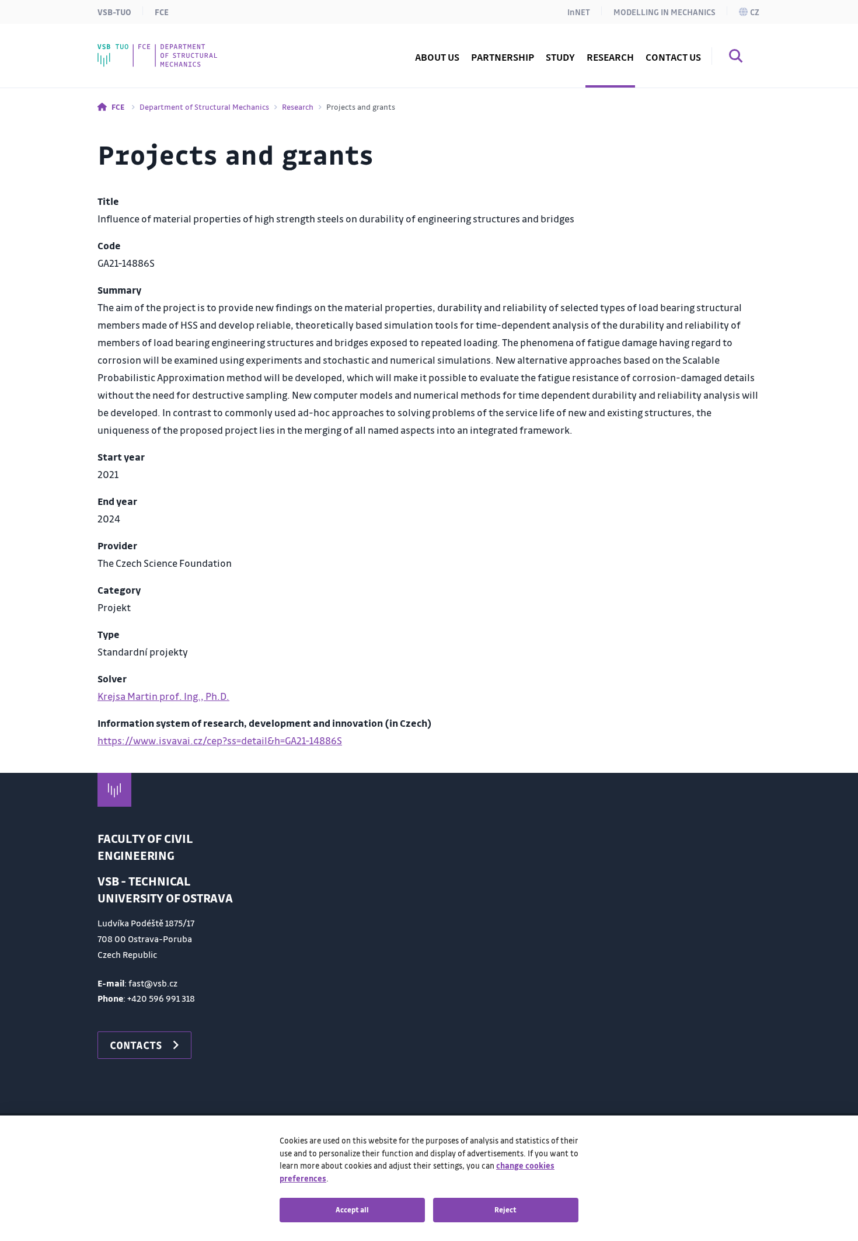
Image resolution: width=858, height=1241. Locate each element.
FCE (162, 11)
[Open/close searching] (736, 58)
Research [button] (610, 57)
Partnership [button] (502, 57)
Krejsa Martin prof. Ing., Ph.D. (163, 696)
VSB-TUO (114, 11)
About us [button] (437, 57)
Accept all (352, 1209)
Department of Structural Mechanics (204, 106)
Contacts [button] (136, 1044)
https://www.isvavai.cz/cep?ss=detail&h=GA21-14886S (219, 740)
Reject (505, 1209)
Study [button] (560, 57)
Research (297, 106)
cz (754, 11)
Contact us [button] (673, 57)
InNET (578, 11)
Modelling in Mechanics (664, 11)
